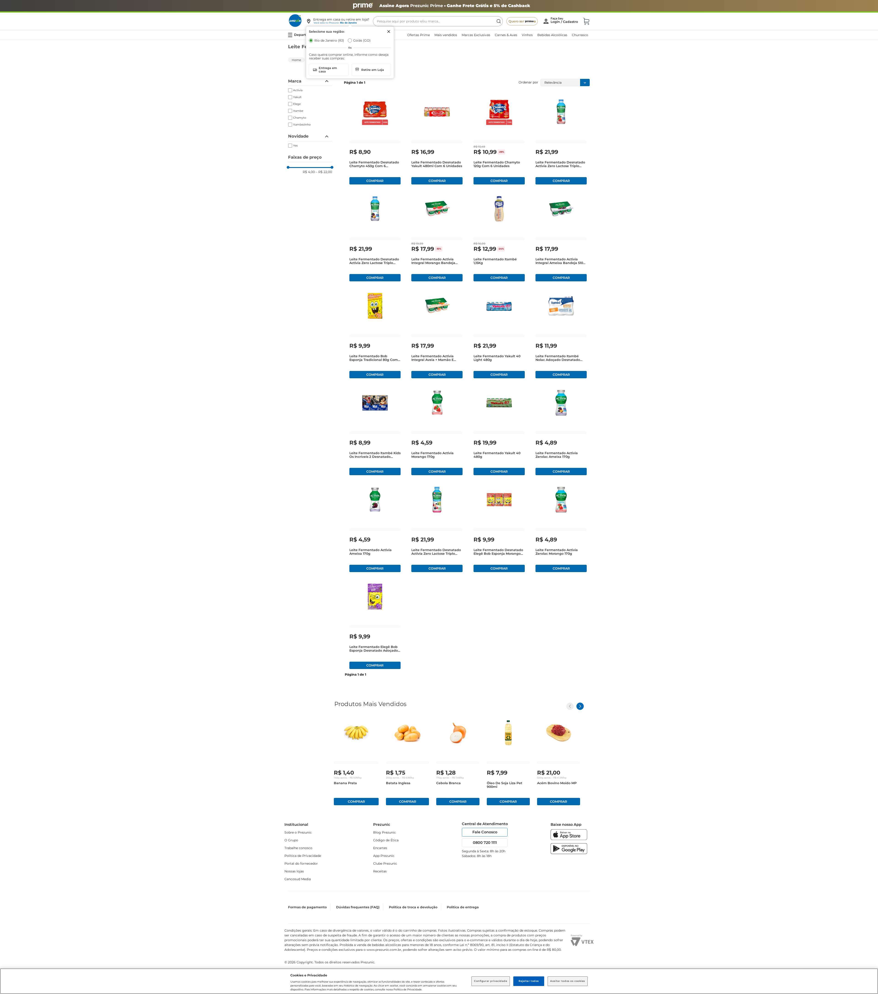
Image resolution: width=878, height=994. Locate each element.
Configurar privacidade (490, 981)
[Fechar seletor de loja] (388, 31)
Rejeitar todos (529, 981)
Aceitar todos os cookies (567, 981)
